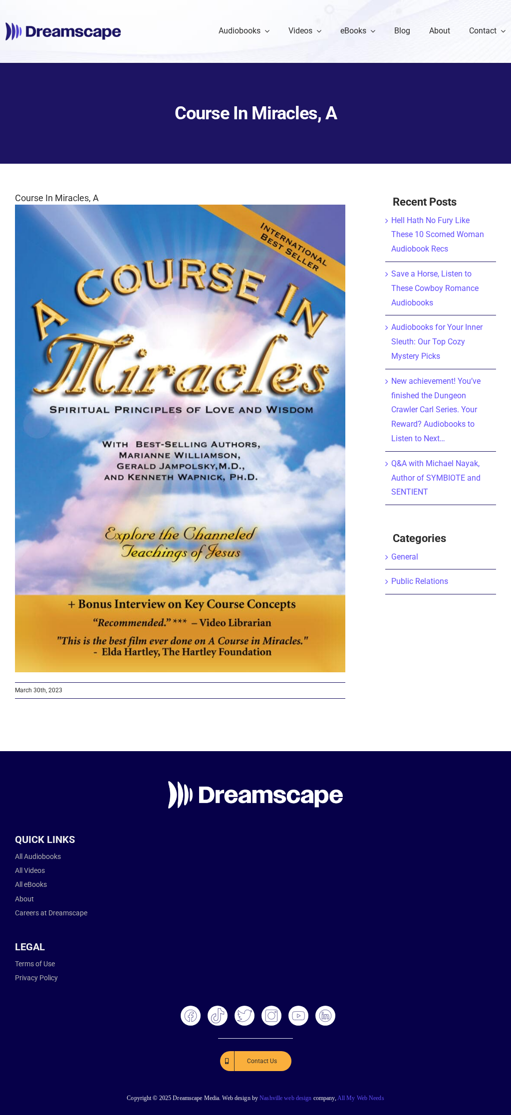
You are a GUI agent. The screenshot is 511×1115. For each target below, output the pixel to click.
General (404, 556)
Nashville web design (285, 1098)
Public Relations (419, 581)
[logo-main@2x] (63, 26)
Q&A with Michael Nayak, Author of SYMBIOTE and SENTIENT (436, 478)
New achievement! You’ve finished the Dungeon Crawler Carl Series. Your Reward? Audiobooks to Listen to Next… (436, 409)
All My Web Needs (360, 1098)
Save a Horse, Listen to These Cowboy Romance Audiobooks (435, 288)
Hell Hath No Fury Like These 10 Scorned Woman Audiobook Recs (437, 235)
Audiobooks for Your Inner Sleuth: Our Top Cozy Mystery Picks (437, 341)
